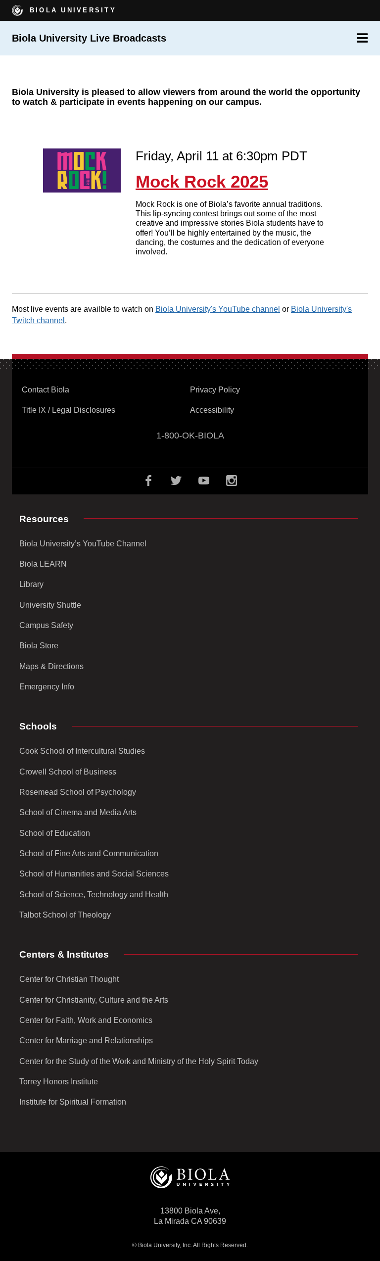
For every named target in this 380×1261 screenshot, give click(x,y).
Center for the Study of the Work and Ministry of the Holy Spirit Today (138, 1061)
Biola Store (38, 645)
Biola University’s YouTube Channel (82, 543)
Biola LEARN (43, 564)
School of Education (54, 833)
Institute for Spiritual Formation (72, 1102)
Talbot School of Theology (65, 915)
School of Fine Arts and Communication (88, 853)
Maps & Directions (51, 666)
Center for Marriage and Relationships (86, 1040)
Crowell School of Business (67, 772)
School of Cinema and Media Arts (78, 812)
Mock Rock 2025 (202, 181)
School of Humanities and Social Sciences (94, 874)
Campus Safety (46, 625)
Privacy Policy (215, 390)
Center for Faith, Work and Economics (85, 1020)
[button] (362, 38)
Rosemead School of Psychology (77, 792)
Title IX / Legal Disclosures (68, 410)
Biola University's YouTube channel (217, 309)
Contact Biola (45, 390)
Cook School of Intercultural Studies (82, 751)
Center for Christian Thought (69, 979)
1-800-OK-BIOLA (190, 435)
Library (31, 584)
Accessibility (212, 410)
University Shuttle (50, 605)
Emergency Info (46, 686)
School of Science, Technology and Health (93, 894)
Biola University (71, 10)
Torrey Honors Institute (58, 1081)
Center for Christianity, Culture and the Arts (93, 1000)
